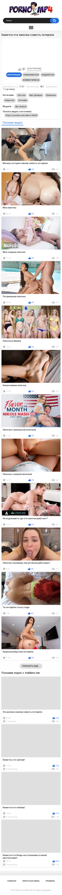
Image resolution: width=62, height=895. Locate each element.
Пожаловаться (31, 75)
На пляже (22, 100)
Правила (50, 881)
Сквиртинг (10, 100)
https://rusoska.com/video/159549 (21, 115)
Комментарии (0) (31, 80)
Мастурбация (35, 95)
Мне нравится (19, 69)
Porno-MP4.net (26, 890)
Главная (11, 881)
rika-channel (20, 107)
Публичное (51, 95)
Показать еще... (31, 666)
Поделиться (48, 75)
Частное (22, 95)
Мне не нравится (23, 69)
